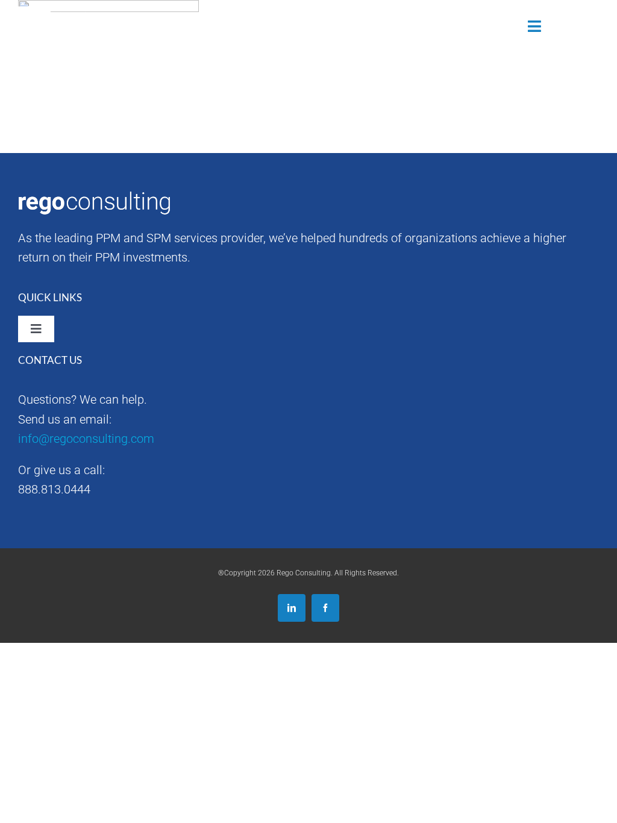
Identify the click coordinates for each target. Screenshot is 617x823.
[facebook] (325, 608)
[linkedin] (291, 608)
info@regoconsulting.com (86, 438)
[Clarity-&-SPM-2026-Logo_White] (79, 12)
